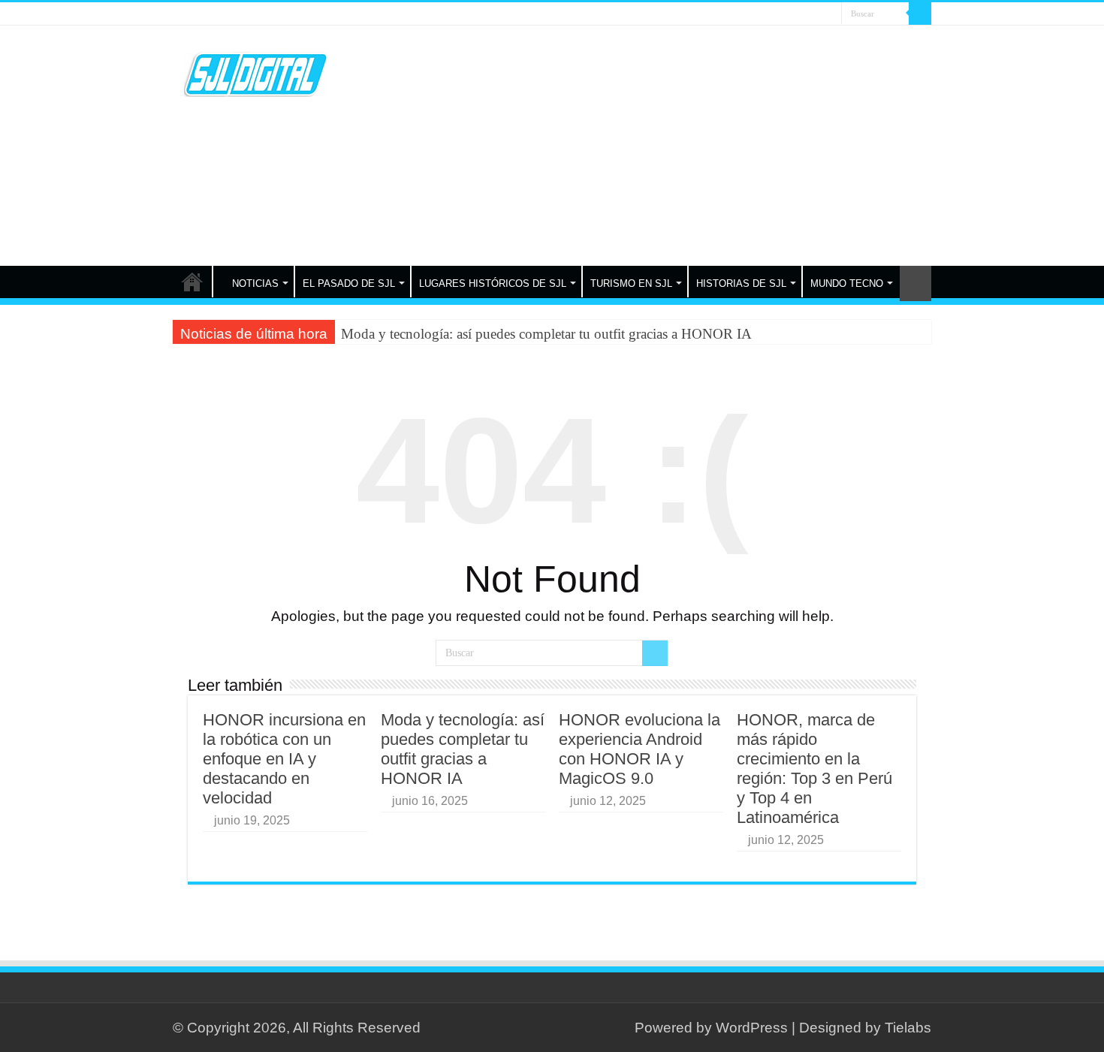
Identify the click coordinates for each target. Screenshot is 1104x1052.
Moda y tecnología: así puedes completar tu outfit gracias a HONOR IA (546, 334)
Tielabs (908, 1027)
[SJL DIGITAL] (255, 71)
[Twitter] (801, 14)
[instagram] (830, 14)
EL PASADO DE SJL (349, 283)
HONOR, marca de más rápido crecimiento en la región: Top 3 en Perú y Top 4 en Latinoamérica (814, 768)
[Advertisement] (646, 146)
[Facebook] (787, 14)
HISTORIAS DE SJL (741, 283)
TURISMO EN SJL (631, 283)
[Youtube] (816, 14)
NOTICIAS (255, 283)
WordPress (752, 1027)
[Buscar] (920, 13)
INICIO (192, 281)
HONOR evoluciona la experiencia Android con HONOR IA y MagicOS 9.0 (639, 749)
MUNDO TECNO (846, 283)
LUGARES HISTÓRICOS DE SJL (492, 283)
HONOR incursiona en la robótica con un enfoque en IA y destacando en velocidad (284, 758)
